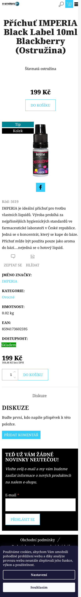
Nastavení (39, 575)
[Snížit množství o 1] (15, 377)
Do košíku (40, 105)
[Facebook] (40, 187)
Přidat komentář (21, 434)
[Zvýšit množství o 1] (15, 372)
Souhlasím (39, 587)
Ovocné (8, 297)
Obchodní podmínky (37, 539)
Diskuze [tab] (39, 396)
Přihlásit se (23, 519)
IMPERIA (9, 281)
